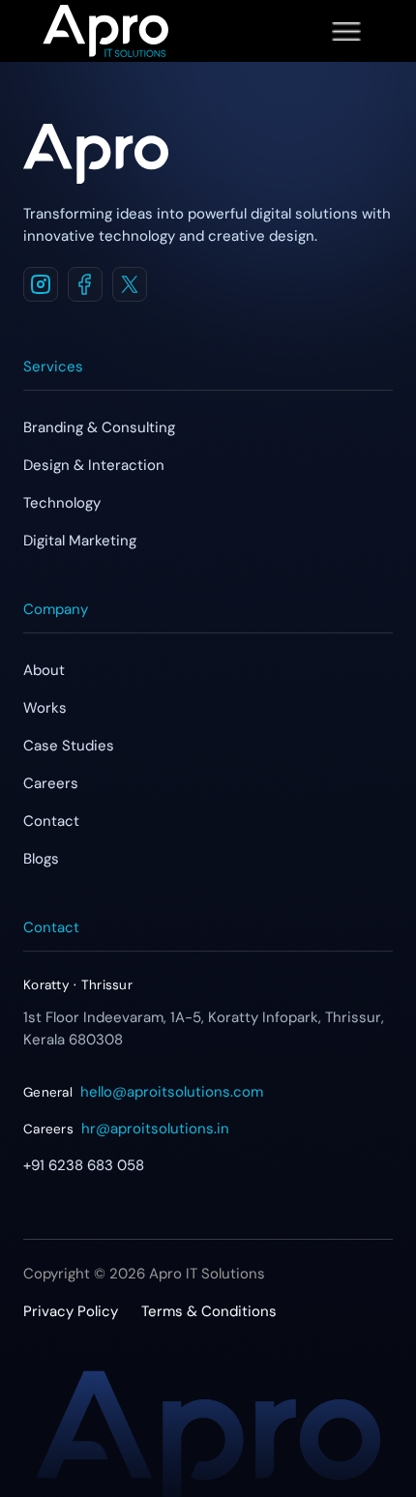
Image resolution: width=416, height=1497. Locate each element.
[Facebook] (85, 284)
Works (45, 708)
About (44, 670)
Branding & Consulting (99, 427)
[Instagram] (40, 284)
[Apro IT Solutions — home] (95, 154)
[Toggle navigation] (346, 31)
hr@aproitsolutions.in (155, 1128)
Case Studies (68, 745)
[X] (129, 284)
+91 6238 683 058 (83, 1165)
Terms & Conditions (209, 1311)
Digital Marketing (79, 540)
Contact (51, 821)
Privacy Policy (70, 1311)
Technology (62, 503)
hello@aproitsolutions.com (171, 1091)
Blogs (41, 858)
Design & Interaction (93, 465)
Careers (50, 783)
